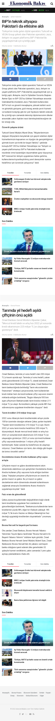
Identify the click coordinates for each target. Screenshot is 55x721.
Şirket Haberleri (16, 17)
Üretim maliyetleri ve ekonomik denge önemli (33, 199)
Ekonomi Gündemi (30, 693)
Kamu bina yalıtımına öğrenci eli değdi (30, 600)
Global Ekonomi (32, 696)
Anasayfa (5, 17)
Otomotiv (20, 696)
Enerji (12, 696)
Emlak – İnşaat (45, 693)
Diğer (42, 696)
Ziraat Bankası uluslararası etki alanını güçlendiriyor (27, 251)
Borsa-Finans (15, 306)
